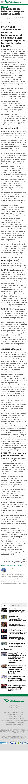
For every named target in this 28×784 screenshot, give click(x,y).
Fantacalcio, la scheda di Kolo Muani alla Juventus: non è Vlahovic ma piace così (17, 611)
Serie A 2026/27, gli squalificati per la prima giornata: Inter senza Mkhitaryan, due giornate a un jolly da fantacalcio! (17, 657)
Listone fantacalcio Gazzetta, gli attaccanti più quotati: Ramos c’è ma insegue (17, 645)
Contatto (20, 724)
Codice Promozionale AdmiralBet (14, 712)
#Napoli (14, 565)
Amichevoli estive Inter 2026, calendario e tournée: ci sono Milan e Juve (17, 679)
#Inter (3, 565)
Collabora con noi (10, 722)
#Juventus (9, 565)
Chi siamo (21, 718)
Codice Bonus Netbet (11, 718)
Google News (20, 722)
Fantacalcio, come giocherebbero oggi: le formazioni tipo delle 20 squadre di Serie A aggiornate (17, 618)
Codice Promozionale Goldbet (14, 714)
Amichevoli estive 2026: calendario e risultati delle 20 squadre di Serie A (17, 626)
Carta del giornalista (7, 720)
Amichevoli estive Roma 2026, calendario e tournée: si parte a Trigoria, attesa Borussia (17, 669)
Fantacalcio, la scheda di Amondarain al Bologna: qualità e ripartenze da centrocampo (18, 632)
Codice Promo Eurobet (14, 716)
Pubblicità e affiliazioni (21, 720)
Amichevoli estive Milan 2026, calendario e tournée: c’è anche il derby (17, 688)
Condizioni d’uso (11, 724)
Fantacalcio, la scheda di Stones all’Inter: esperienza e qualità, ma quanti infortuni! (17, 638)
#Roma (20, 565)
